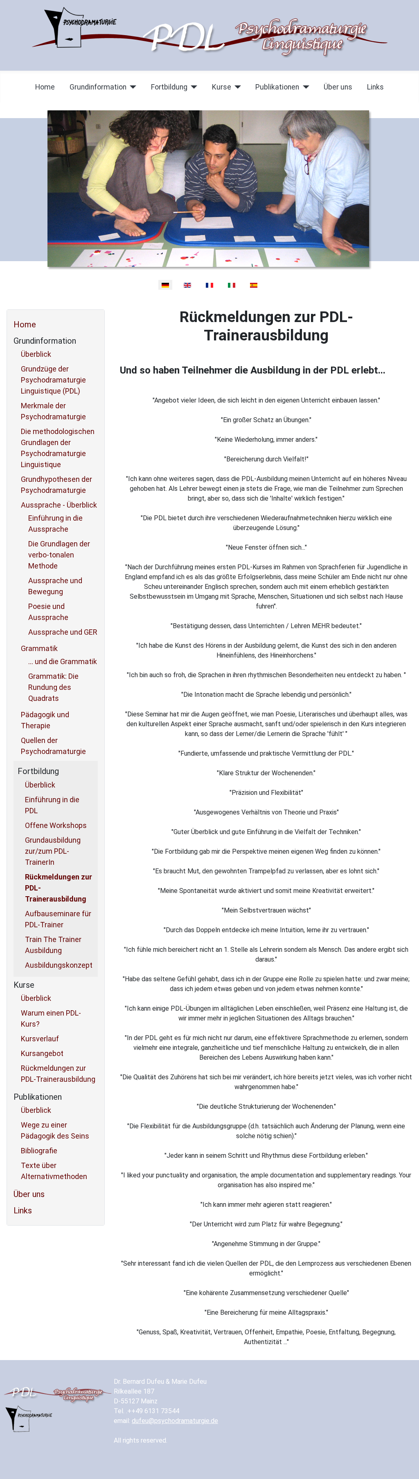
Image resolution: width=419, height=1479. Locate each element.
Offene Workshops (56, 825)
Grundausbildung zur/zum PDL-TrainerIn (53, 851)
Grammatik (39, 648)
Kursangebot (42, 1053)
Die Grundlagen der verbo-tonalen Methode (59, 554)
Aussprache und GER (62, 632)
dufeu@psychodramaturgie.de (175, 1421)
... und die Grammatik (62, 661)
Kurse (221, 87)
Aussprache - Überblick (59, 505)
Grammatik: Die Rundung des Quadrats (53, 687)
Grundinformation (98, 87)
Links (375, 87)
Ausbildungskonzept (58, 965)
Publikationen (277, 87)
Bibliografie (39, 1150)
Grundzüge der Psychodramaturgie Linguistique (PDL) (53, 380)
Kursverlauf (40, 1038)
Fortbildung (169, 87)
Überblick (36, 354)
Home (45, 87)
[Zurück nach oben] (404, 1463)
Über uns (338, 87)
